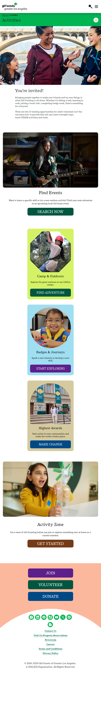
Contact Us (50, 631)
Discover (5, 15)
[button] (90, 7)
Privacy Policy (50, 653)
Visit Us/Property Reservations (50, 635)
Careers (50, 644)
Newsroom (50, 640)
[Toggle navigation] (96, 7)
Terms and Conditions (50, 649)
